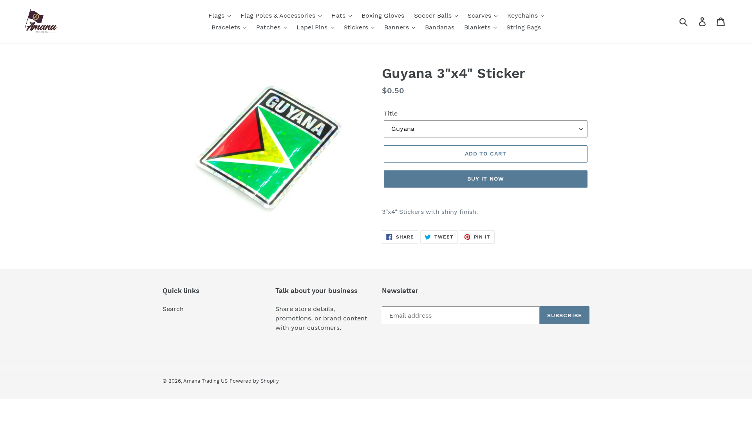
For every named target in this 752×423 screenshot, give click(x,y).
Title (391, 113)
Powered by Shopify (254, 381)
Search (173, 309)
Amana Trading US (205, 381)
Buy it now (485, 178)
